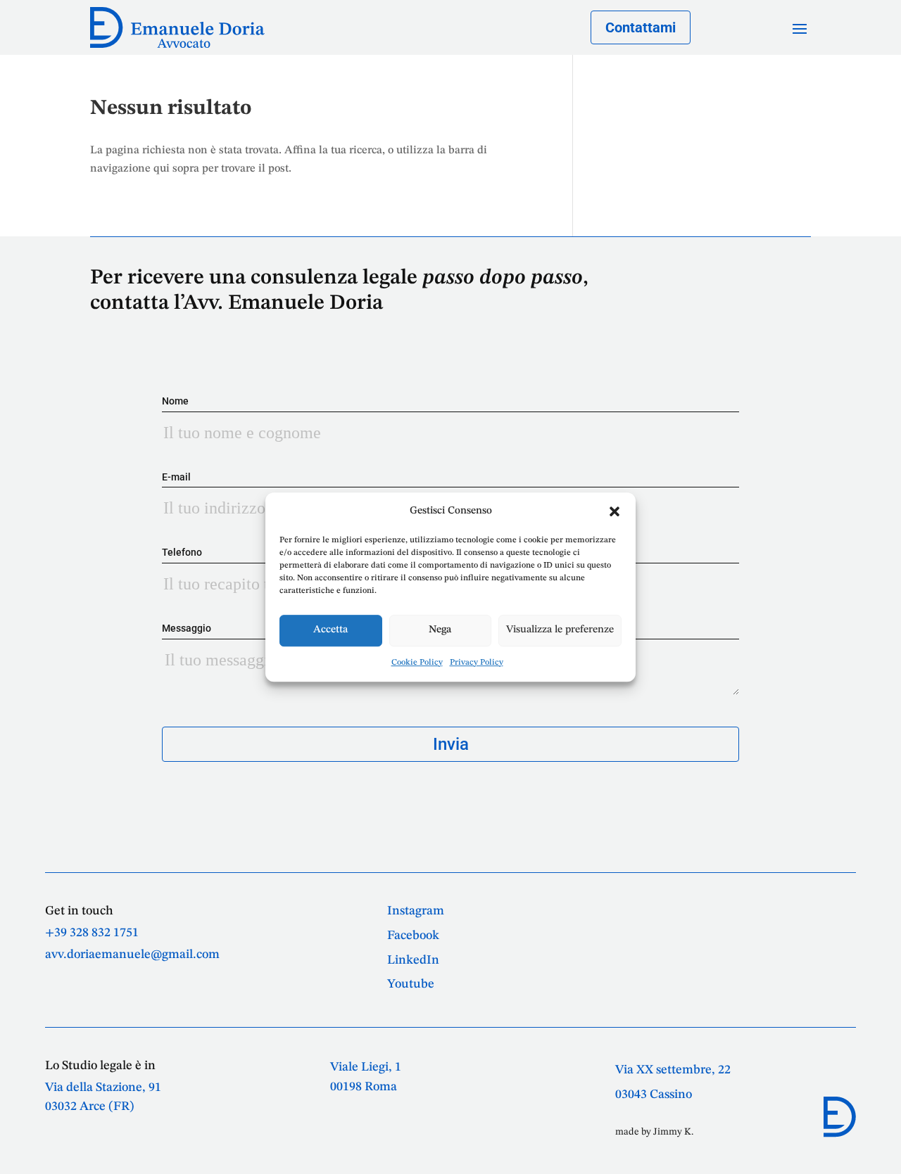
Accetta (330, 630)
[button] (614, 511)
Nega (440, 630)
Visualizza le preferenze (560, 630)
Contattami (640, 27)
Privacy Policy (476, 662)
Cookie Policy (417, 662)
